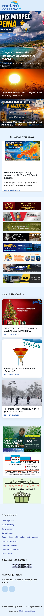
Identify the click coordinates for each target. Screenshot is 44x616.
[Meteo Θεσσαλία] (11, 5)
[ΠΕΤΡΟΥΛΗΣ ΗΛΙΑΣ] (22, 465)
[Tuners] (22, 439)
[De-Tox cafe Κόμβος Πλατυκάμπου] (22, 278)
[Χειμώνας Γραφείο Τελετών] (22, 206)
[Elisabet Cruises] (22, 257)
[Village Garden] (22, 237)
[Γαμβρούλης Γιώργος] (22, 216)
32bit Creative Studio (27, 611)
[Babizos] (22, 247)
